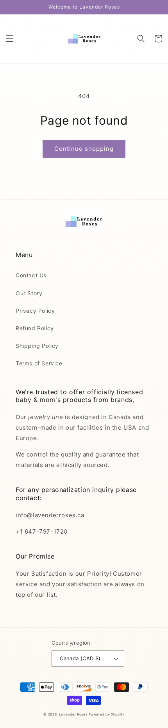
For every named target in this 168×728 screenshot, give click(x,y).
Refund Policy (35, 328)
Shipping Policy (37, 345)
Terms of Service (39, 363)
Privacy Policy (35, 310)
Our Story (29, 293)
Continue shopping (84, 148)
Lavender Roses (73, 714)
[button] (9, 38)
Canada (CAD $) (80, 658)
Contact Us (31, 275)
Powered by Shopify (107, 714)
